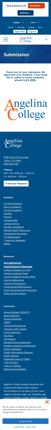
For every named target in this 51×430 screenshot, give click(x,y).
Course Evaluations (14, 280)
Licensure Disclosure (15, 283)
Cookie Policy (18, 427)
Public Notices (11, 355)
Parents (8, 213)
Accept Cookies (25, 421)
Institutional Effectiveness (17, 286)
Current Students (13, 203)
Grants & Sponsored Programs (20, 290)
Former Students (13, 210)
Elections (8, 335)
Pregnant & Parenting (15, 233)
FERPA (7, 322)
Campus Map (11, 220)
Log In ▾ (32, 31)
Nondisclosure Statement (17, 342)
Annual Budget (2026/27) (17, 312)
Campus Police (11, 223)
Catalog (31, 27)
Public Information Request (18, 352)
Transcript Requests (16, 183)
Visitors (8, 216)
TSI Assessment (12, 237)
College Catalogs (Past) (16, 273)
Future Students (12, 206)
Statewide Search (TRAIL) (17, 359)
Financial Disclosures (15, 325)
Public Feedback (12, 349)
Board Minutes (11, 315)
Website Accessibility (15, 369)
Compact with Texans (15, 329)
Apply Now (20, 31)
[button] (47, 402)
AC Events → (36, 5)
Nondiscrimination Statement (20, 345)
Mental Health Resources (17, 230)
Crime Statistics (12, 332)
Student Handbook (14, 226)
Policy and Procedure (15, 293)
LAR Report (10, 339)
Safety (7, 243)
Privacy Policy (31, 427)
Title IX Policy (11, 362)
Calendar (21, 27)
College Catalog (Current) (17, 270)
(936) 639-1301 (11, 163)
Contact (10, 27)
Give (39, 27)
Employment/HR (12, 319)
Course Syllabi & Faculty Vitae (19, 276)
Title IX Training (12, 365)
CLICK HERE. (29, 80)
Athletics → (25, 13)
